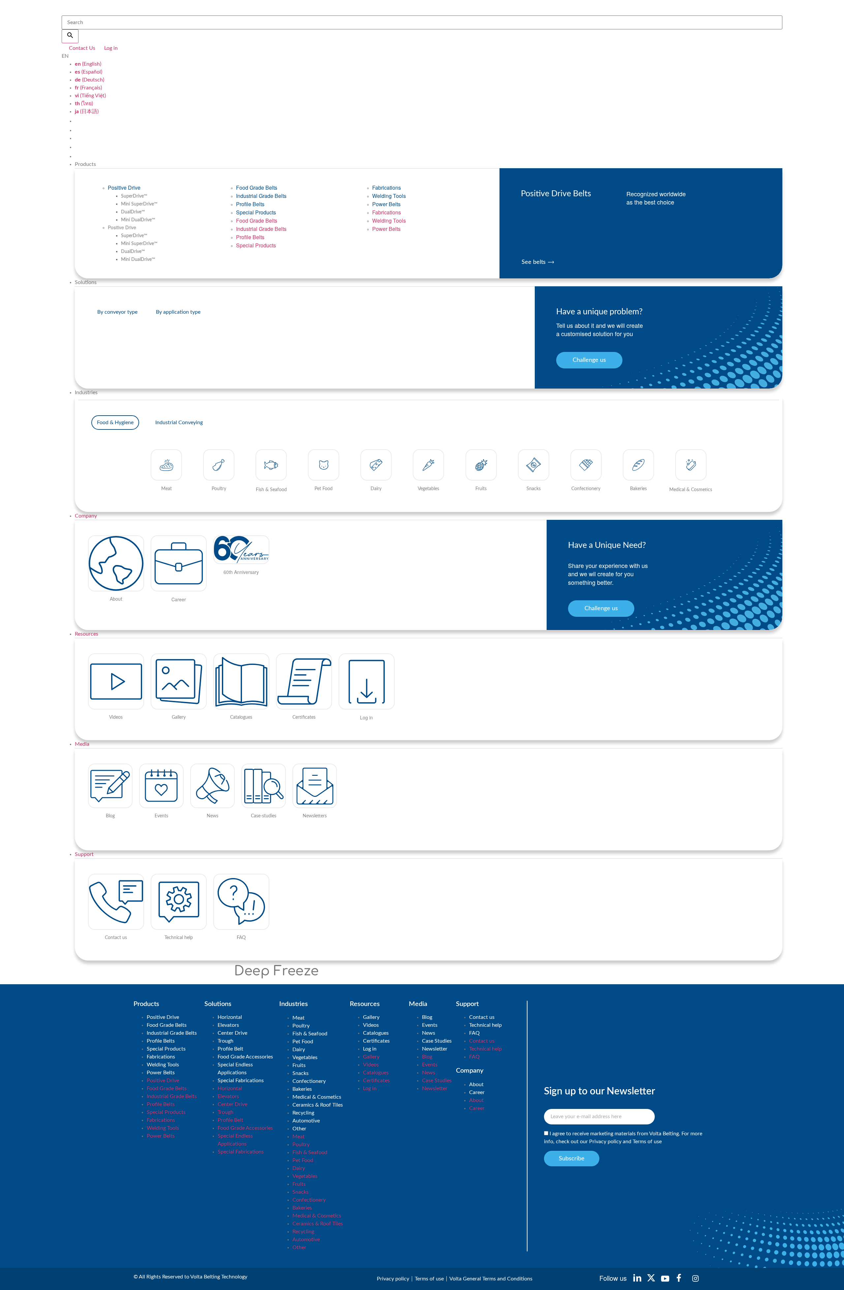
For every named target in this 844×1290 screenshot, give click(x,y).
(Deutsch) (89, 79)
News (428, 1033)
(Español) (88, 72)
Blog (427, 1017)
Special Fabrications (241, 1080)
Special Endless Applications (235, 1068)
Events (429, 1025)
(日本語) (87, 111)
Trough (225, 1041)
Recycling (303, 1113)
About (476, 1084)
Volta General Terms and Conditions (490, 1278)
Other (299, 1128)
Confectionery (309, 1081)
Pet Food (302, 1041)
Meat (298, 1018)
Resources (86, 634)
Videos (371, 1025)
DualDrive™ (133, 212)
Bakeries (302, 1089)
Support (84, 854)
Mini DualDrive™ (138, 220)
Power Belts (386, 204)
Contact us (482, 1017)
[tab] (115, 422)
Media (82, 744)
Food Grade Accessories (245, 1056)
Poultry (301, 1025)
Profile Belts (250, 204)
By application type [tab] (178, 312)
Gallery (371, 1017)
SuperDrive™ (134, 196)
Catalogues (376, 1033)
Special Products (256, 212)
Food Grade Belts (256, 187)
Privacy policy (605, 1142)
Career (477, 1092)
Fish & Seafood (309, 1033)
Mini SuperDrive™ (139, 204)
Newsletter (434, 1049)
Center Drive (232, 1033)
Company (86, 516)
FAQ (474, 1033)
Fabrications (386, 187)
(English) (88, 64)
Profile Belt (230, 1049)
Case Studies (437, 1041)
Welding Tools (389, 196)
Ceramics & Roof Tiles (317, 1105)
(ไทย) (84, 103)
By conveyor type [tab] (117, 312)
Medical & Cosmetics (316, 1097)
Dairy (298, 1049)
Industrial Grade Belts (261, 196)
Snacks (300, 1073)
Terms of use (647, 1142)
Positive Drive (124, 187)
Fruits (299, 1065)
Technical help (485, 1025)
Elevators (228, 1025)
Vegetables (304, 1057)
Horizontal (230, 1017)
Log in (370, 1049)
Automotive (306, 1120)
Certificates (376, 1041)
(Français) (88, 87)
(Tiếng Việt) (90, 95)
